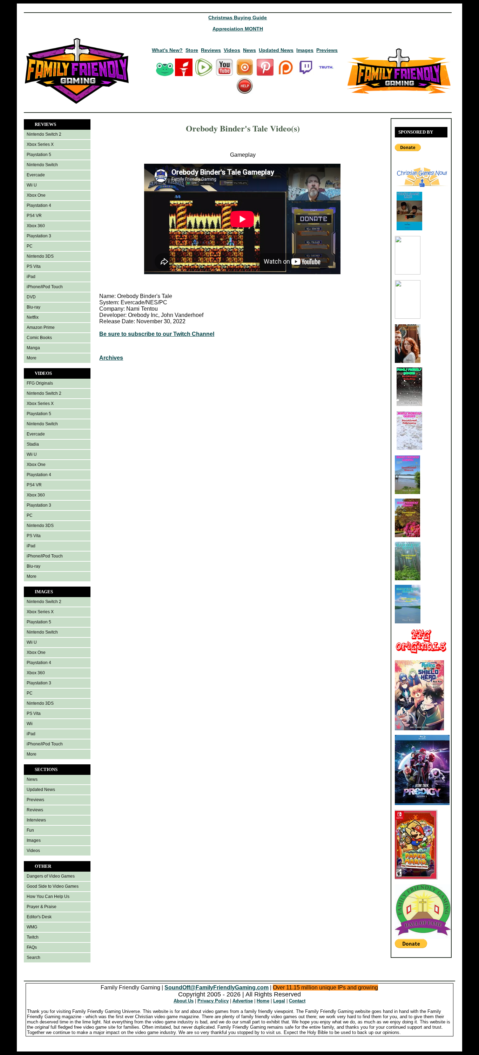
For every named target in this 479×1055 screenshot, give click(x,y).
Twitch (33, 937)
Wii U (32, 185)
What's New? (167, 50)
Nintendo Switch (42, 164)
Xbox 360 (36, 225)
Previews (327, 50)
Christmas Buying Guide (237, 17)
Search (33, 957)
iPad (31, 276)
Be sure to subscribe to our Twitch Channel (156, 334)
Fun (30, 830)
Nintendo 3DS (40, 256)
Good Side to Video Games (53, 886)
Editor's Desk (39, 916)
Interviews (36, 820)
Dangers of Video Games (51, 876)
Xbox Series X (40, 144)
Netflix (33, 317)
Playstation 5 (39, 154)
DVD (31, 297)
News (249, 50)
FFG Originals (40, 383)
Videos (232, 50)
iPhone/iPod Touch (45, 286)
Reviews (211, 50)
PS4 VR (34, 215)
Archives (111, 358)
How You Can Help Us (48, 896)
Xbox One (36, 195)
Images (304, 50)
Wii (30, 723)
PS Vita (34, 266)
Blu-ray (33, 307)
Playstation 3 (39, 236)
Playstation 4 (39, 205)
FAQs (32, 947)
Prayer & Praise (41, 906)
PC (30, 246)
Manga (33, 347)
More (31, 358)
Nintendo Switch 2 (44, 134)
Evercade (36, 175)
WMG (32, 927)
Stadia (33, 444)
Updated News (276, 50)
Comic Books (39, 337)
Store (191, 50)
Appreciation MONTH (237, 29)
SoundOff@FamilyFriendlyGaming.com (216, 987)
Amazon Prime (41, 327)
